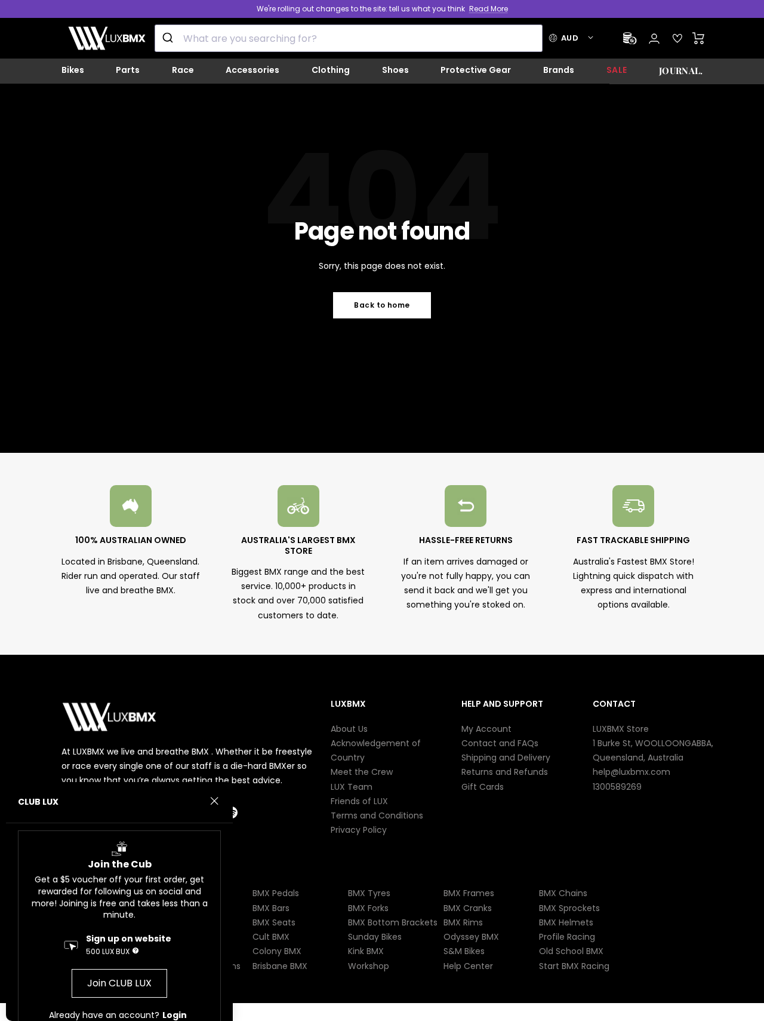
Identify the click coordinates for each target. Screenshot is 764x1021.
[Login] (654, 38)
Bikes (72, 70)
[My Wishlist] (677, 38)
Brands (558, 70)
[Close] (214, 801)
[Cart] (698, 38)
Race (183, 70)
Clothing (331, 70)
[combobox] (349, 38)
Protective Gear (475, 70)
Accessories (252, 70)
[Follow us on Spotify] (242, 812)
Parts (128, 70)
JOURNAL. (681, 70)
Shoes (395, 70)
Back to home (382, 305)
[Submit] (169, 38)
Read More (488, 9)
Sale (616, 70)
